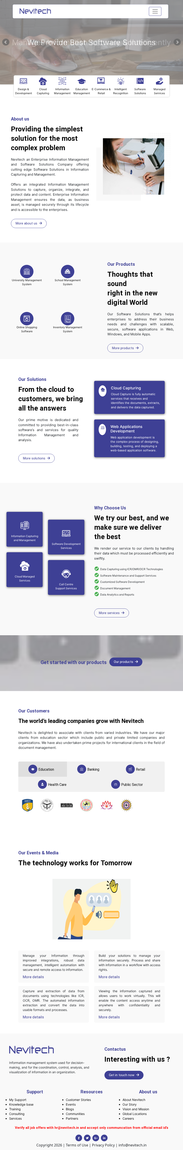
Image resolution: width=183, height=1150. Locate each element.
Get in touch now (122, 1075)
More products (124, 348)
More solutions (35, 458)
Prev (5, 42)
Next (177, 42)
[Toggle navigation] (155, 11)
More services (110, 613)
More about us (27, 223)
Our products (124, 662)
